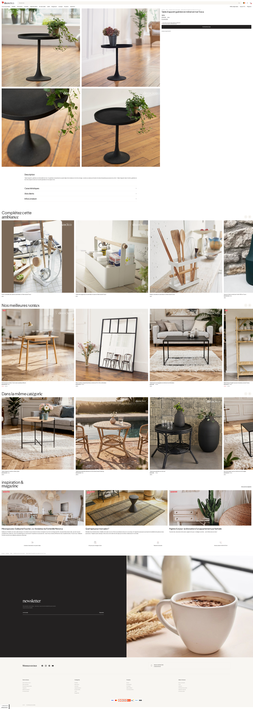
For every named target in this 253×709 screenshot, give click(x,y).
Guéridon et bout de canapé (174, 9)
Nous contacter (181, 682)
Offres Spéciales (234, 6)
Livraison (180, 686)
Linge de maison (33, 6)
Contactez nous (206, 26)
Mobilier (13, 6)
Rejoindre (101, 612)
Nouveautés (128, 684)
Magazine (249, 6)
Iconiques (128, 686)
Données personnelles (30, 704)
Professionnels (26, 691)
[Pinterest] (49, 666)
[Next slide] (249, 217)
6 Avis (168, 17)
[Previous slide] (245, 217)
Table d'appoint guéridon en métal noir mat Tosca (191, 9)
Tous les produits (130, 689)
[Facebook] (42, 666)
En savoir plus (165, 19)
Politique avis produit (182, 687)
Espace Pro (242, 6)
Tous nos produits (6, 6)
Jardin (48, 6)
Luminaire (26, 6)
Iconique (61, 6)
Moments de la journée (27, 686)
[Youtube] (53, 666)
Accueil (3, 553)
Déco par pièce (25, 684)
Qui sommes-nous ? (27, 682)
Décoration (19, 6)
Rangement (54, 6)
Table (167, 9)
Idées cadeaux (129, 687)
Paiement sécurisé (182, 689)
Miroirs (127, 682)
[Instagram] (46, 666)
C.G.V (24, 704)
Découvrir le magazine (246, 486)
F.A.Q (179, 684)
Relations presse (26, 689)
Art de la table (42, 6)
